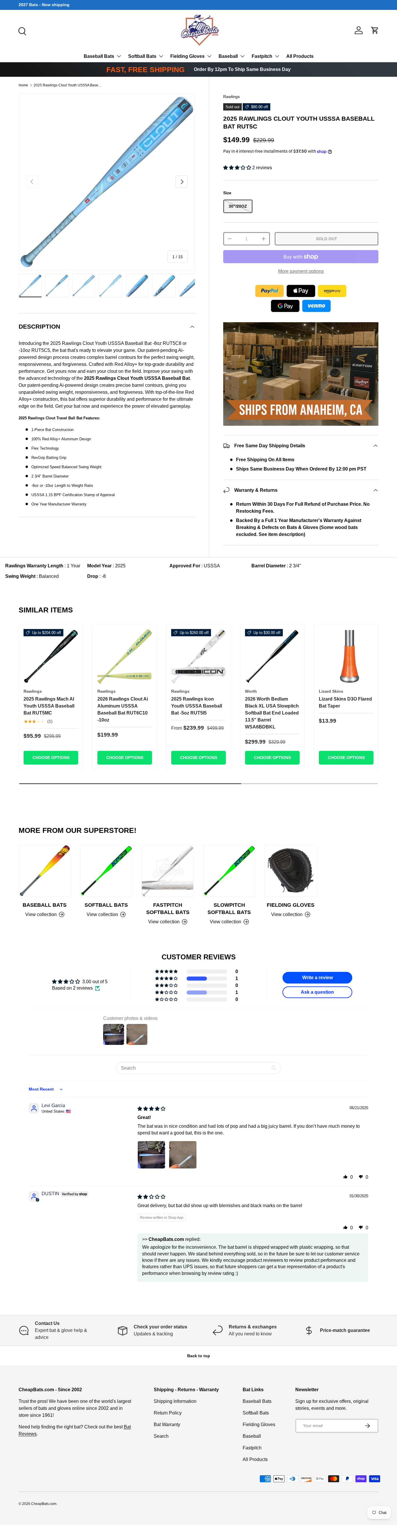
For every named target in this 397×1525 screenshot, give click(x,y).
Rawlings (231, 96)
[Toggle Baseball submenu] (242, 56)
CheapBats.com (43, 1504)
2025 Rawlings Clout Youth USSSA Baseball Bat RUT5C (68, 85)
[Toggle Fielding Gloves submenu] (209, 56)
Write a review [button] (317, 977)
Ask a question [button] (317, 992)
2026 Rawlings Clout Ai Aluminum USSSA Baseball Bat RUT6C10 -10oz (122, 709)
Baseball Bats (99, 56)
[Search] (21, 30)
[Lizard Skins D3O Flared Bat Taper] (346, 656)
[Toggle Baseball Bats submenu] (118, 56)
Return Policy (168, 1412)
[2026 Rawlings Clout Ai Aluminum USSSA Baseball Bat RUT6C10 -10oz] (124, 656)
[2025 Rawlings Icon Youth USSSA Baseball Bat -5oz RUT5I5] (198, 656)
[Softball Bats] (106, 871)
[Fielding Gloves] (291, 871)
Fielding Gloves (187, 56)
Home (23, 85)
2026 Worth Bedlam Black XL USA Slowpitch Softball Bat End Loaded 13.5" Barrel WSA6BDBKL (272, 712)
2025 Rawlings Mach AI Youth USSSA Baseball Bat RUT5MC (49, 705)
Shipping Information (175, 1401)
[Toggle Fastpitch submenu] (276, 56)
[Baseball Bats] (45, 871)
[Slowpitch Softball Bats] (229, 871)
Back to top (198, 1355)
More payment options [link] (301, 271)
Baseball (228, 56)
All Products (300, 56)
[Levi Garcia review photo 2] (183, 1155)
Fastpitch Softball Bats (167, 908)
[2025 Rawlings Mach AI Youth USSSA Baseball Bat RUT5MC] (51, 656)
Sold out (326, 238)
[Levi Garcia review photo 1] (151, 1155)
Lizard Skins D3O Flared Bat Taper (345, 702)
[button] (375, 30)
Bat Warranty (167, 1424)
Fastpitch (262, 56)
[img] (151, 1108)
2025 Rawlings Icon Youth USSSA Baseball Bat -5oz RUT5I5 (196, 705)
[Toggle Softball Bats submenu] (161, 56)
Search (161, 1436)
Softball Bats (142, 56)
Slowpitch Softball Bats (229, 908)
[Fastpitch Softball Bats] (168, 871)
